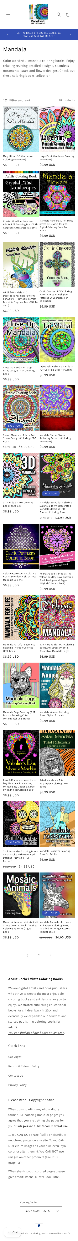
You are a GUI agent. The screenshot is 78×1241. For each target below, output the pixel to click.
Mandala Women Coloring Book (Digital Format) (54, 714)
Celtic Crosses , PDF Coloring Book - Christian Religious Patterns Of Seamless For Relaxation (56, 296)
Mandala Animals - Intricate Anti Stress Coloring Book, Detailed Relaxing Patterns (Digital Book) (55, 926)
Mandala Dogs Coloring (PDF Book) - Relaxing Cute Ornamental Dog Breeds (19, 715)
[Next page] (50, 955)
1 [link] (28, 955)
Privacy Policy (17, 1085)
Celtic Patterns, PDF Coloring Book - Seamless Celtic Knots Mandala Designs (19, 576)
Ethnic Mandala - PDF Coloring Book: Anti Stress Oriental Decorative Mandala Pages (57, 647)
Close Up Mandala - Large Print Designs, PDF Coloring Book (19, 370)
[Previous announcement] (7, 34)
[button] (8, 14)
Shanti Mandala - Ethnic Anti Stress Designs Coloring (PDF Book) (19, 438)
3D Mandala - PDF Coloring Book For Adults (18, 504)
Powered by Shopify (59, 1233)
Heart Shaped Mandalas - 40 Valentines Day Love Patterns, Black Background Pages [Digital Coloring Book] (57, 578)
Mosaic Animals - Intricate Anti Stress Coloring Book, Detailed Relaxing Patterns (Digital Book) (20, 926)
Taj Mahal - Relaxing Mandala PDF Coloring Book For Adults (56, 368)
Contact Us (15, 1075)
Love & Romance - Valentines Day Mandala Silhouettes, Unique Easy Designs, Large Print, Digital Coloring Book (19, 784)
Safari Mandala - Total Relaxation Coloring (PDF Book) (54, 783)
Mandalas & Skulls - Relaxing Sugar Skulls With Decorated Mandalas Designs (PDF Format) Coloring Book (56, 507)
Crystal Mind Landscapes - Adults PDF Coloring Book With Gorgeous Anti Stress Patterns (20, 224)
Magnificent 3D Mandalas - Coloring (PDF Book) (18, 157)
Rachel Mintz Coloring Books (32, 1233)
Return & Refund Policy (23, 1066)
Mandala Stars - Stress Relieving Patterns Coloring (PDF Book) (55, 438)
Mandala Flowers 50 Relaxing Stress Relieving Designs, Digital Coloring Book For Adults (56, 225)
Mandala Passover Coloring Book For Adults (55, 852)
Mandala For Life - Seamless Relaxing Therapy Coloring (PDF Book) (19, 647)
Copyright (14, 1057)
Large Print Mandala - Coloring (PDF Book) (57, 157)
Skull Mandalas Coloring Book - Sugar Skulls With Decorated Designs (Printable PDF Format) (20, 856)
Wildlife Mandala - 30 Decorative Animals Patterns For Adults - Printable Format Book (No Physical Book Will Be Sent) (20, 299)
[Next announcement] (70, 34)
